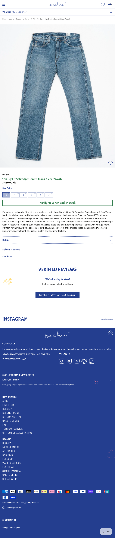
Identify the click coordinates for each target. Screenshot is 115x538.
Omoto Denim (10, 475)
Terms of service (12, 429)
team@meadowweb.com (14, 358)
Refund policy (10, 413)
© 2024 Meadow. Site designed (20, 503)
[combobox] (57, 12)
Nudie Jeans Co (10, 447)
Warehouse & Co (11, 463)
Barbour (7, 455)
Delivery (7, 409)
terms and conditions (38, 385)
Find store (8, 405)
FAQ (4, 425)
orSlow (26, 19)
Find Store (7, 256)
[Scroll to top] (110, 332)
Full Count (9, 459)
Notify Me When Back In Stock (57, 203)
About (6, 401)
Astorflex (8, 451)
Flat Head (8, 467)
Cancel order (10, 421)
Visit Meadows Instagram (106, 319)
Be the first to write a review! (57, 295)
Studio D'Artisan (12, 471)
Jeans (11, 19)
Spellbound (9, 479)
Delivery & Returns (11, 249)
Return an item (11, 417)
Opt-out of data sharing (17, 433)
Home (4, 19)
